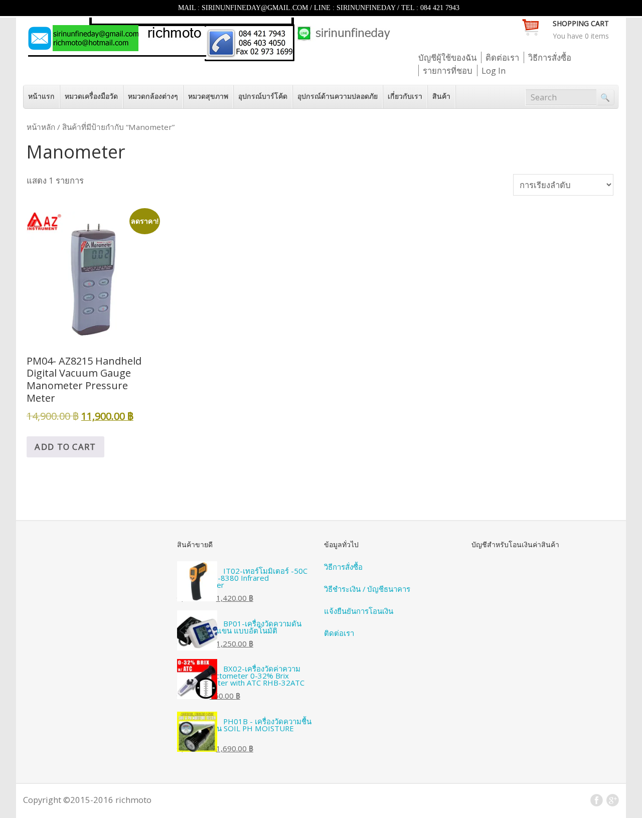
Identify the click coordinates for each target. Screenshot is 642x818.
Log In (494, 70)
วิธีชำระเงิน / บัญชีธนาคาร (367, 589)
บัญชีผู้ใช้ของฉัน (447, 57)
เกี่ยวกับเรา (405, 96)
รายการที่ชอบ (447, 70)
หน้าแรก (41, 96)
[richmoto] (208, 58)
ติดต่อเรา (502, 57)
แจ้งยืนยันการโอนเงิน (358, 611)
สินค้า (441, 96)
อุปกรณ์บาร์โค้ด (262, 96)
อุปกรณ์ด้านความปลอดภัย (337, 96)
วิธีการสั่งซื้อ (549, 57)
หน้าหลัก (41, 127)
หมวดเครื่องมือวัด (91, 96)
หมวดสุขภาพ (208, 96)
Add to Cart (65, 446)
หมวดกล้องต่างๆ (153, 96)
